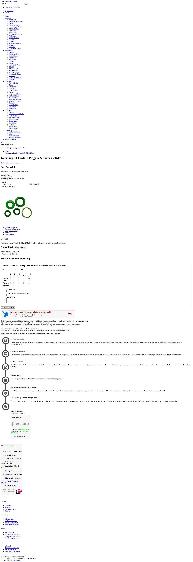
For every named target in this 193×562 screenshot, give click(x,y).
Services (7, 507)
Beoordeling (10, 297)
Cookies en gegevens (11, 538)
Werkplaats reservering (12, 522)
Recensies (8, 232)
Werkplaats (9, 474)
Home (7, 151)
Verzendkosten (9, 234)
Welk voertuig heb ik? (12, 524)
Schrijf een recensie (11, 231)
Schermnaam (10, 289)
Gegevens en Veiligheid (12, 534)
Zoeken (3, 3)
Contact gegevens (10, 509)
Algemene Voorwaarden (12, 536)
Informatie (8, 546)
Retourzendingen (10, 549)
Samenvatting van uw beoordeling (17, 293)
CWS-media (16, 560)
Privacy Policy (9, 532)
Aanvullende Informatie (12, 229)
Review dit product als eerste (10, 163)
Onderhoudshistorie (11, 521)
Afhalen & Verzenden (12, 548)
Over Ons (8, 505)
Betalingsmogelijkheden (12, 551)
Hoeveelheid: (5, 184)
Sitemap (7, 511)
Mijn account (9, 519)
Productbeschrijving (11, 227)
